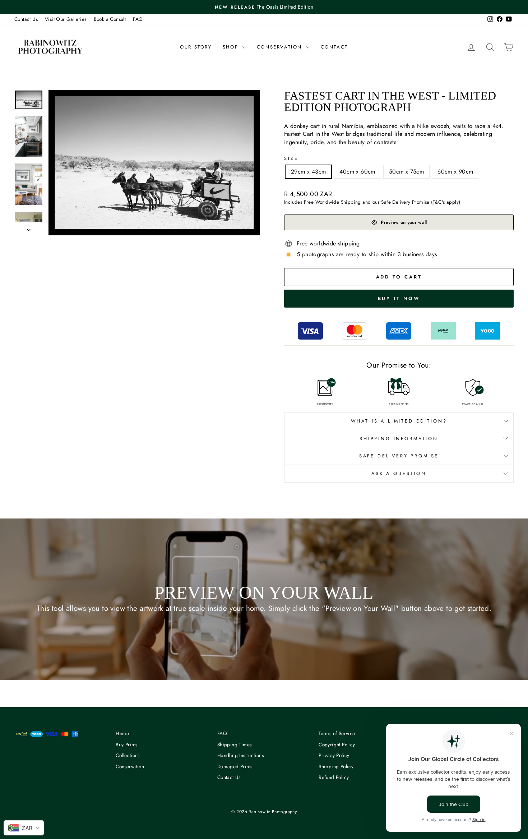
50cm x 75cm (406, 171)
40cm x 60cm (357, 171)
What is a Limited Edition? (399, 421)
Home (122, 733)
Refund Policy (334, 777)
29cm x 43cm (308, 171)
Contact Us (26, 19)
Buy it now (399, 298)
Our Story (196, 46)
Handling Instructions (240, 755)
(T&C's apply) (445, 202)
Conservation (281, 46)
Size (291, 158)
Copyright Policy (337, 744)
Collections (127, 755)
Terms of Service (337, 733)
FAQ (138, 19)
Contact (334, 46)
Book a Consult (110, 19)
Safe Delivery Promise (399, 455)
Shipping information (399, 438)
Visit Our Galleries (66, 19)
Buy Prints (126, 744)
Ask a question (398, 473)
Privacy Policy (334, 755)
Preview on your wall (404, 222)
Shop (232, 46)
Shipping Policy (336, 766)
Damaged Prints (235, 766)
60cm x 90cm (455, 171)
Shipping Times (234, 744)
